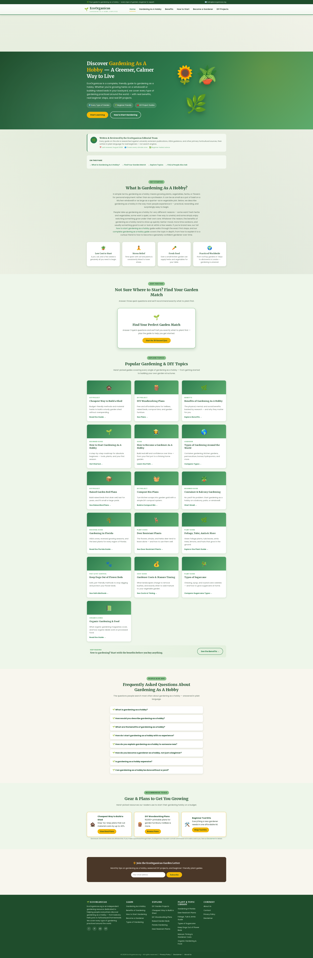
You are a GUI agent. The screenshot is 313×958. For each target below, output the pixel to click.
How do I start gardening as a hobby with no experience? (144, 735)
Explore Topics (156, 165)
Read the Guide (96, 417)
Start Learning (97, 115)
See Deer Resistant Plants (149, 549)
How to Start (183, 9)
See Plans (141, 417)
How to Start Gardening (125, 115)
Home (132, 9)
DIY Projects (222, 9)
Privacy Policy (209, 914)
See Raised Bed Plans (99, 505)
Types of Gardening (135, 922)
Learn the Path (144, 464)
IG (100, 928)
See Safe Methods (97, 593)
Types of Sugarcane (187, 923)
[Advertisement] (156, 33)
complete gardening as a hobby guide (131, 231)
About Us (207, 906)
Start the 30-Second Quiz (156, 340)
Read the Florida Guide (100, 549)
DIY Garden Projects (160, 906)
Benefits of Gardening (135, 910)
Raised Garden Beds (160, 921)
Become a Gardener (203, 9)
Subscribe (174, 875)
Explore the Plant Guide (195, 549)
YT (106, 928)
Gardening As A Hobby (150, 9)
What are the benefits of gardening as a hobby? (140, 727)
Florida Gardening (160, 925)
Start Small (189, 505)
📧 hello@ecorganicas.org (215, 2)
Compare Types (191, 464)
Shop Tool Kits (200, 830)
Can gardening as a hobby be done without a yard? (142, 770)
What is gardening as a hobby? (131, 709)
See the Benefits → (210, 651)
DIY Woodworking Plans (162, 917)
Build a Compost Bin (146, 505)
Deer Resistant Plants (161, 929)
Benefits (169, 9)
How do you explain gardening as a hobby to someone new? (146, 744)
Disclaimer (211, 839)
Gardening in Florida (186, 909)
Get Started (95, 464)
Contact (207, 910)
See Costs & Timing (146, 593)
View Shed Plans (107, 831)
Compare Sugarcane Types (197, 593)
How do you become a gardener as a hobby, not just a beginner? (148, 752)
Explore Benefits (192, 417)
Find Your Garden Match (135, 165)
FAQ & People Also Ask (177, 165)
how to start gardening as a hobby (132, 228)
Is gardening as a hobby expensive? (133, 761)
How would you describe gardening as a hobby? (140, 718)
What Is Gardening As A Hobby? (106, 165)
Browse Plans (153, 831)
